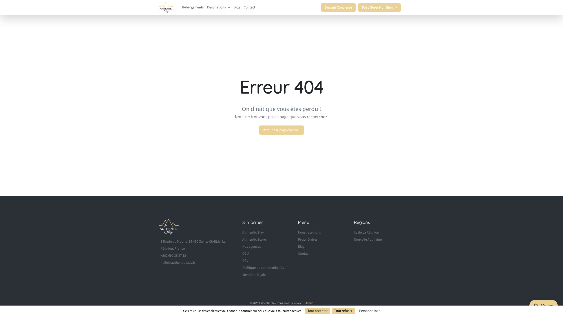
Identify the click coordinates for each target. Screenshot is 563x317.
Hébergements (193, 7)
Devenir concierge (338, 7)
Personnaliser (369, 310)
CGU (245, 253)
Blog (237, 7)
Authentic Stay (253, 232)
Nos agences (251, 246)
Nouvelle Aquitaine (368, 239)
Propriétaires (308, 239)
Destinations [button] (217, 7)
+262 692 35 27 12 (173, 255)
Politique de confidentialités (263, 267)
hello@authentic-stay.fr (178, 262)
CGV (245, 260)
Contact (249, 7)
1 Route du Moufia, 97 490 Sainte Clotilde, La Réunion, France (193, 245)
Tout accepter (317, 310)
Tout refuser (343, 310)
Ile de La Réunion (366, 232)
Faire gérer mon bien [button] (377, 7)
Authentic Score (254, 239)
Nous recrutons (309, 232)
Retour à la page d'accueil (281, 130)
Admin (309, 303)
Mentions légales (254, 274)
